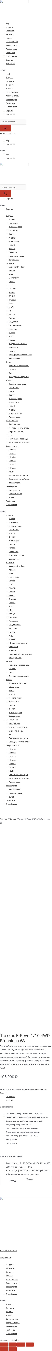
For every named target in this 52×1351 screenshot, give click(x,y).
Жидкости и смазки (18, 343)
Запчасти (10, 31)
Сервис (9, 60)
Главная (3, 819)
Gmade (12, 281)
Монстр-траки (15, 226)
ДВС (11, 336)
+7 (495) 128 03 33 (8, 1250)
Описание (10, 1096)
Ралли (12, 245)
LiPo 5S (12, 464)
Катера (12, 248)
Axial (11, 274)
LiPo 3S (12, 457)
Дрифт (12, 237)
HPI (10, 311)
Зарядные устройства (19, 442)
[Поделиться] (13, 1345)
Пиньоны (13, 318)
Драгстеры (14, 241)
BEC (10, 435)
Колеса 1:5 (14, 402)
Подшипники (15, 325)
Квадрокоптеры (16, 256)
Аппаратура (14, 424)
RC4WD (12, 289)
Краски (12, 340)
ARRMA (12, 270)
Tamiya (12, 314)
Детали (9, 1100)
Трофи (12, 219)
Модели (9, 27)
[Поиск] (5, 128)
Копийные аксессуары (19, 365)
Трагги (12, 234)
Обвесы (12, 369)
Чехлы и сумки (15, 493)
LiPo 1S (12, 450)
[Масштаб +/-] (30, 1345)
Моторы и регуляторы (19, 428)
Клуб (8, 23)
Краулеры (13, 223)
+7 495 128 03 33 (7, 133)
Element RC (14, 278)
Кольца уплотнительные (20, 355)
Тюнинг (9, 34)
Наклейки (13, 347)
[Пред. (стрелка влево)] (4, 1349)
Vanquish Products (17, 267)
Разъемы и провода (18, 439)
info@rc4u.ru (5, 1258)
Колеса (9, 38)
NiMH (11, 472)
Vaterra (12, 303)
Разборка (10, 52)
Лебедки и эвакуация (19, 376)
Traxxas (12, 300)
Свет (11, 373)
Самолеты (13, 252)
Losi (11, 285)
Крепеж (12, 351)
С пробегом (11, 56)
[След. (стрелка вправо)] (13, 1349)
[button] (26, 70)
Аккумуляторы (12, 45)
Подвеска (13, 322)
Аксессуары (11, 49)
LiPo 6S (12, 468)
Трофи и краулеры (17, 384)
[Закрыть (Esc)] (4, 1345)
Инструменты (15, 358)
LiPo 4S (12, 461)
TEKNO (12, 296)
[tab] (29, 1096)
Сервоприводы (16, 431)
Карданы (13, 329)
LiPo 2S (12, 453)
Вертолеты (14, 259)
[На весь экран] (21, 1345)
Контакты (10, 63)
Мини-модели (15, 413)
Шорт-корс (14, 230)
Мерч (11, 497)
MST (11, 307)
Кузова (12, 332)
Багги (11, 391)
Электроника (12, 41)
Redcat (12, 292)
